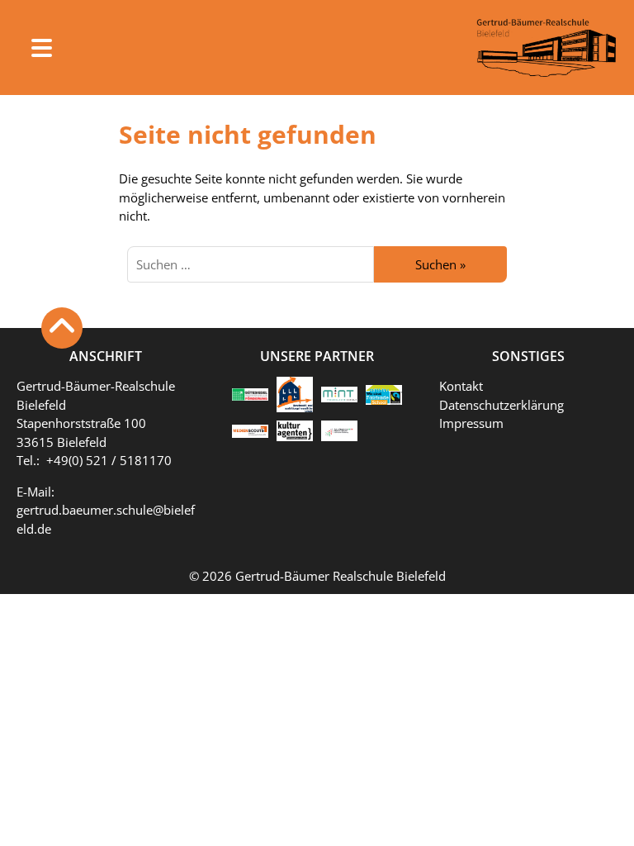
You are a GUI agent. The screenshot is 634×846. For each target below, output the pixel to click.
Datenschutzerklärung (501, 405)
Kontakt (461, 386)
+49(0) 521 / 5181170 (109, 460)
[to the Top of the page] (62, 328)
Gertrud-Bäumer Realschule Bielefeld (340, 576)
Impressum (471, 423)
